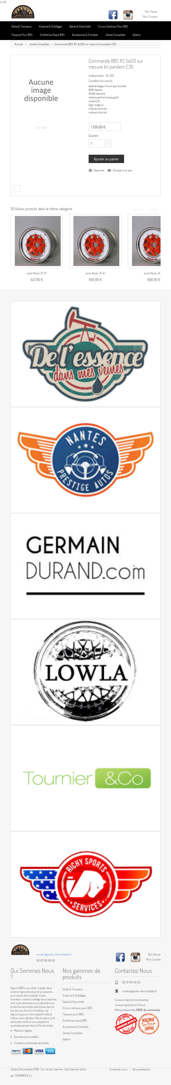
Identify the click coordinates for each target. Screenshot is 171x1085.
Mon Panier (151, 11)
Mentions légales (23, 1030)
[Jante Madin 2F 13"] (37, 241)
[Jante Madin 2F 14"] (95, 241)
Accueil (19, 44)
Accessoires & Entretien (85, 34)
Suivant (153, 210)
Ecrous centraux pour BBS (113, 26)
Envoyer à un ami (122, 170)
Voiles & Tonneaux (21, 26)
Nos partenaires (141, 1069)
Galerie (136, 34)
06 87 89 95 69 (45, 960)
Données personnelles (26, 1037)
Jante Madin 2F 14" (95, 273)
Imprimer (99, 170)
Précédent (137, 210)
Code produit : (97, 75)
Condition (94, 81)
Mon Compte (150, 16)
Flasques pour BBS (22, 34)
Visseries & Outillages (50, 26)
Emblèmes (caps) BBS (52, 34)
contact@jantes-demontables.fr (54, 954)
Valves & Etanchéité (80, 26)
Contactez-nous (118, 1069)
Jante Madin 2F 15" (154, 273)
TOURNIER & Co (23, 1075)
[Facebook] (120, 956)
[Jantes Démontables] (22, 11)
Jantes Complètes (115, 34)
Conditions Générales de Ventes (31, 1043)
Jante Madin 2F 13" (36, 273)
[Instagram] (135, 956)
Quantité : (94, 135)
